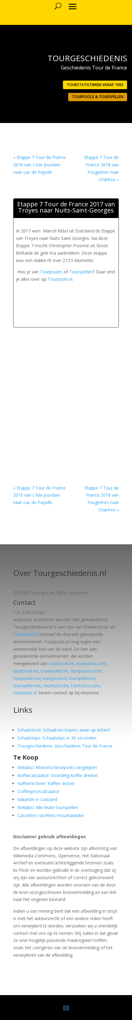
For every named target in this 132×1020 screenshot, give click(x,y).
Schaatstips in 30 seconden (69, 738)
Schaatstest (29, 730)
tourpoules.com (86, 671)
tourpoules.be (54, 671)
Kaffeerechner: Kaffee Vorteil (45, 783)
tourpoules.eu (27, 678)
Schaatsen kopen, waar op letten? (76, 730)
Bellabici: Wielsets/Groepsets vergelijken (57, 767)
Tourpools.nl (60, 279)
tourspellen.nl (82, 678)
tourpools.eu (25, 671)
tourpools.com (91, 663)
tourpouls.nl (54, 678)
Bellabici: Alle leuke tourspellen (47, 807)
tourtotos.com (85, 686)
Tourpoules (51, 272)
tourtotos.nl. (25, 693)
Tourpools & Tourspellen (97, 96)
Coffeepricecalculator (38, 791)
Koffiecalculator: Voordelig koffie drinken (57, 775)
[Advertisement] (74, 290)
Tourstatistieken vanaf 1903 (95, 84)
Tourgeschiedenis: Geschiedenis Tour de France (64, 746)
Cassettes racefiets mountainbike (50, 815)
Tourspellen (81, 272)
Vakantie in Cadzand (37, 799)
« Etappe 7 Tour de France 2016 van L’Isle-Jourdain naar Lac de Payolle (39, 164)
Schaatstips (28, 738)
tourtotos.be (56, 686)
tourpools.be (61, 663)
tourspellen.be (27, 686)
